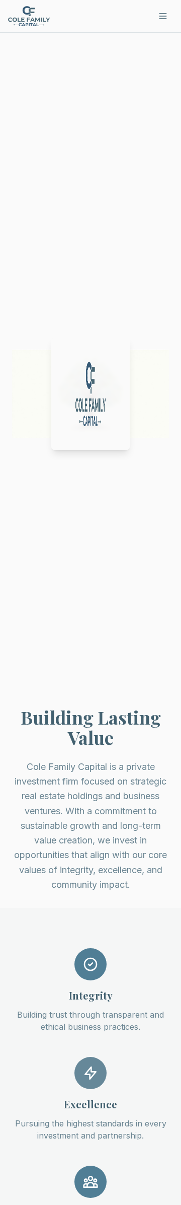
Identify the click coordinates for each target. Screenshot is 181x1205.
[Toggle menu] (163, 16)
